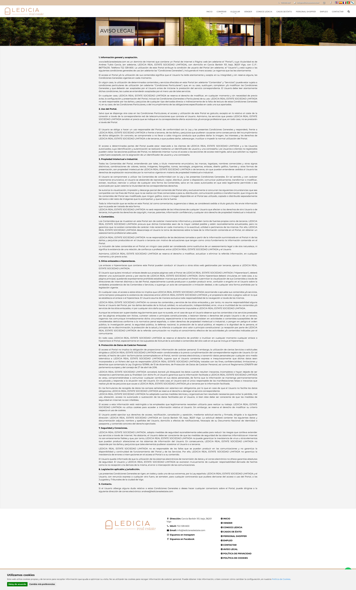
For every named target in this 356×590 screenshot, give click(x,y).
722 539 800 (285, 3)
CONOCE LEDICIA (264, 12)
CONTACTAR (337, 12)
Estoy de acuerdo (17, 584)
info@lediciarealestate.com (308, 3)
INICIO (209, 12)
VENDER (248, 12)
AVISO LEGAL (230, 549)
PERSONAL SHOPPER (306, 12)
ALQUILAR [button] (235, 12)
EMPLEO (324, 12)
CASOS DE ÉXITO (284, 12)
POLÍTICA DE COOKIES (235, 558)
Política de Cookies (281, 579)
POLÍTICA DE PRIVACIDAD (237, 553)
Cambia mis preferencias (42, 584)
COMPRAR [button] (221, 12)
